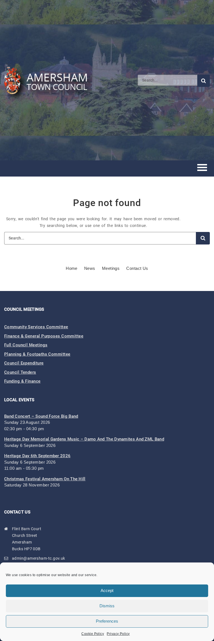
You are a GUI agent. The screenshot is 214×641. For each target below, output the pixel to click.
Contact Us (137, 268)
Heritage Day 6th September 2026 (37, 455)
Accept (107, 590)
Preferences (107, 621)
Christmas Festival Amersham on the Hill (45, 478)
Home (71, 268)
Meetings (111, 268)
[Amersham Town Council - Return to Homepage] (48, 80)
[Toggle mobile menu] (202, 168)
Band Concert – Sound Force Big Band (41, 416)
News (89, 268)
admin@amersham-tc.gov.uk (38, 558)
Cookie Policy (92, 634)
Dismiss (107, 605)
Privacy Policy (118, 634)
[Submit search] (203, 81)
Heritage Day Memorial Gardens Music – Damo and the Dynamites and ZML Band (84, 439)
